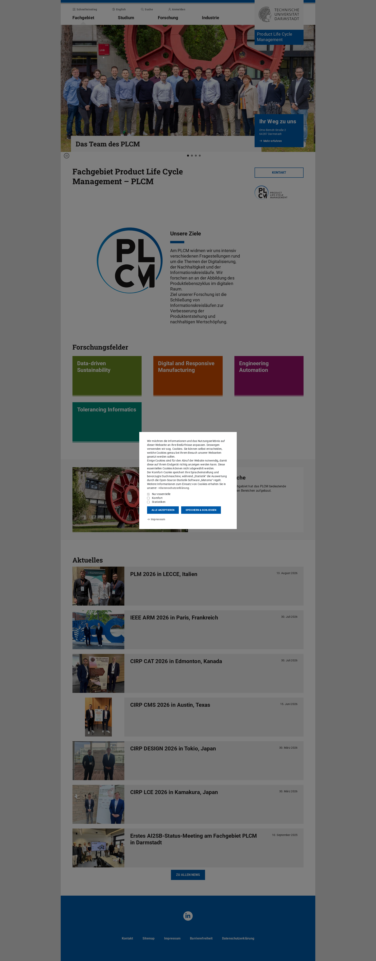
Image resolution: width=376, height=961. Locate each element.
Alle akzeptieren (163, 510)
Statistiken (158, 501)
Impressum (158, 519)
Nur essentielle (161, 494)
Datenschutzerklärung (174, 488)
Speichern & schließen (201, 510)
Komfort (157, 497)
